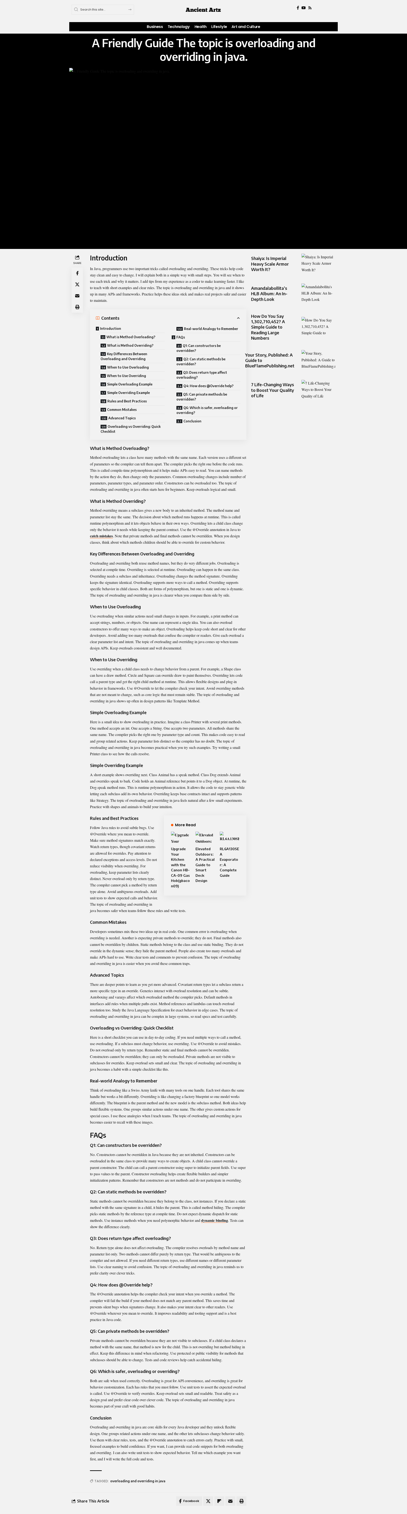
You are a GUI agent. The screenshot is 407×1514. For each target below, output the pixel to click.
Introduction (110, 328)
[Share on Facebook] (77, 273)
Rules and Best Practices (127, 401)
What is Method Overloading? (130, 337)
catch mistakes (101, 536)
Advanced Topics (122, 418)
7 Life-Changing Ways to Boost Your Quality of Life (272, 390)
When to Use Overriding (126, 376)
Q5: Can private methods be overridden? (201, 396)
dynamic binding (214, 1220)
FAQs (180, 337)
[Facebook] (298, 8)
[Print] (77, 307)
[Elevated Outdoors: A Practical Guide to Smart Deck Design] (205, 837)
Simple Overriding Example (128, 393)
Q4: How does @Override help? (208, 386)
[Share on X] (77, 284)
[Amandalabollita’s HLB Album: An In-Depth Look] (318, 293)
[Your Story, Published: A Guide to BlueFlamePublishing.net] (318, 360)
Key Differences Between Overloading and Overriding (124, 356)
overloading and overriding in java (137, 1481)
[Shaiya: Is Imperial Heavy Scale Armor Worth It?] (318, 264)
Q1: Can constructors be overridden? (198, 348)
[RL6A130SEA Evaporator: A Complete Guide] (229, 837)
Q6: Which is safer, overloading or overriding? (207, 410)
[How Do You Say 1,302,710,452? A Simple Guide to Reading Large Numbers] (318, 327)
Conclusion (192, 421)
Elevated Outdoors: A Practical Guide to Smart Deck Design (205, 865)
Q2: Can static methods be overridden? (200, 361)
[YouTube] (303, 8)
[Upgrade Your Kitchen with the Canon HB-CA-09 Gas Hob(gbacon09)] (181, 837)
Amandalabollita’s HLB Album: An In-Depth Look (269, 293)
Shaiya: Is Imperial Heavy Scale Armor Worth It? (270, 264)
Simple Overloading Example (129, 384)
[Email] (77, 295)
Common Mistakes (122, 410)
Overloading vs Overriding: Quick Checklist (131, 429)
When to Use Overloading (128, 367)
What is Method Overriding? (130, 345)
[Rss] (310, 8)
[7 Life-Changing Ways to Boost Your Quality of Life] (318, 390)
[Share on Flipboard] (219, 1501)
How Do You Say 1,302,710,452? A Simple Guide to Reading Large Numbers (268, 327)
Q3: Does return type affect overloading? (201, 374)
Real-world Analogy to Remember (211, 329)
